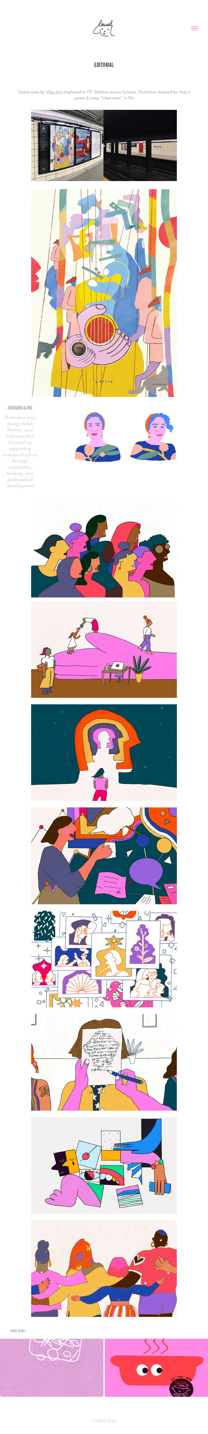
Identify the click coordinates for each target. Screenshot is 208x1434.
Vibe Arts (54, 91)
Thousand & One (20, 407)
